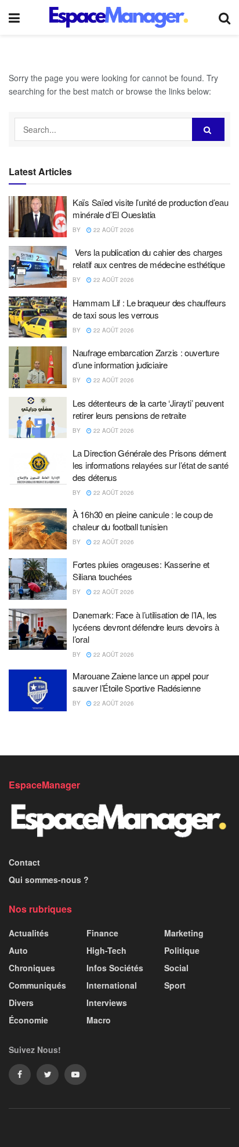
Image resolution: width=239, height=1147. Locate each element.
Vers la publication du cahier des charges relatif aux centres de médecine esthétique (148, 258)
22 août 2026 (113, 230)
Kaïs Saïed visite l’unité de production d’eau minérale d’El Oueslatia (151, 208)
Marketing (184, 933)
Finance (102, 933)
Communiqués (37, 985)
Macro (98, 1020)
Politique (182, 950)
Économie (28, 1020)
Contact (24, 862)
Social (176, 968)
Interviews (106, 1002)
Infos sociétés (114, 968)
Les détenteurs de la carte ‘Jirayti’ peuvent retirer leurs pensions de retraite (148, 409)
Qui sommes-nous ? (49, 879)
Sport (175, 985)
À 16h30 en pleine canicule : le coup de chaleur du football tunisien (142, 520)
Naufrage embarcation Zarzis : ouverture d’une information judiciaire (146, 358)
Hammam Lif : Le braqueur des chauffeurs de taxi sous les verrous (149, 308)
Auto (18, 950)
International (111, 985)
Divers (21, 1002)
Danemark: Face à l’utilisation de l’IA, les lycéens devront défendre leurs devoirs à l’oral (146, 627)
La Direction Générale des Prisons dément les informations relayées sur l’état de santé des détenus (151, 465)
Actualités (29, 933)
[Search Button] (208, 129)
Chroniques (32, 968)
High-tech (106, 950)
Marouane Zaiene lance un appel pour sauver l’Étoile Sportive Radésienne (141, 682)
